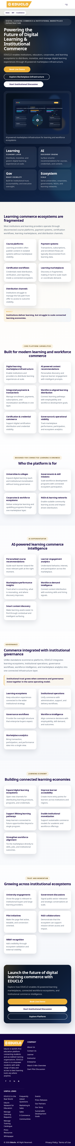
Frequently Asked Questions (23, 1099)
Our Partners (40, 1103)
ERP (13, 13)
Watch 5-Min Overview (36, 1065)
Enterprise (31, 1062)
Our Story (39, 1107)
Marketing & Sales (24, 1106)
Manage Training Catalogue (8, 1123)
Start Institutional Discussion (23, 84)
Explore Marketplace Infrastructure (26, 76)
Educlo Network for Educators (9, 1105)
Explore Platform (37, 1016)
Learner (30, 1054)
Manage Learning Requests (7, 1114)
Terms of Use (65, 1142)
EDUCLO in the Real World (10, 1097)
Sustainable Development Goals (40, 1114)
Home (7, 13)
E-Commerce (24, 1115)
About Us (31, 1047)
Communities (25, 1119)
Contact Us (31, 1051)
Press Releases (41, 1100)
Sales (21, 1112)
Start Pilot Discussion (36, 1069)
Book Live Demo (17, 69)
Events (38, 1096)
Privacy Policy (52, 1142)
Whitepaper (8, 1136)
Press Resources (8, 1131)
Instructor (31, 1058)
